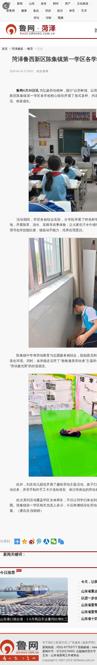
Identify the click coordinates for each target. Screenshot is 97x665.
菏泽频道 (17, 48)
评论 (36, 17)
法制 (48, 17)
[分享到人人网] (46, 541)
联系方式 (61, 642)
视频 (60, 17)
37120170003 (66, 651)
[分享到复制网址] (61, 541)
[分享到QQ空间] (25, 541)
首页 (5, 48)
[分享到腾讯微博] (39, 541)
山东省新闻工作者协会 (65, 655)
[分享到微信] (54, 541)
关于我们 (48, 642)
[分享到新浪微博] (32, 541)
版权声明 (88, 642)
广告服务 (75, 642)
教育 (30, 48)
